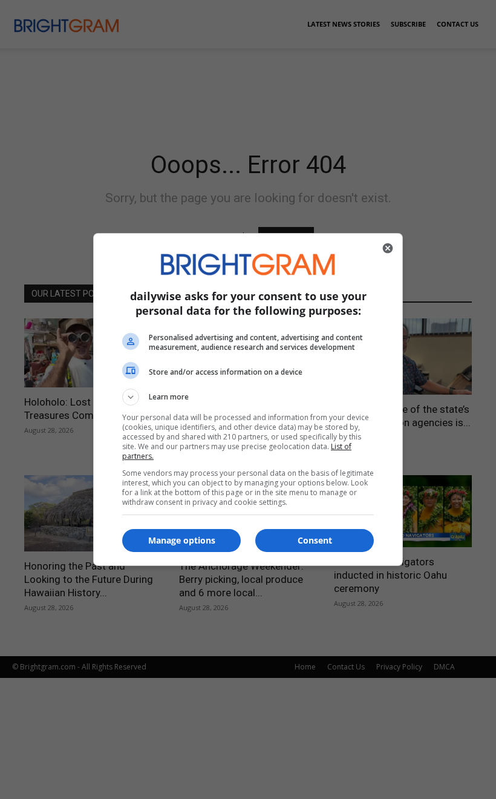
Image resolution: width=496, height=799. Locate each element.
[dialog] (248, 399)
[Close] (388, 248)
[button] (248, 397)
